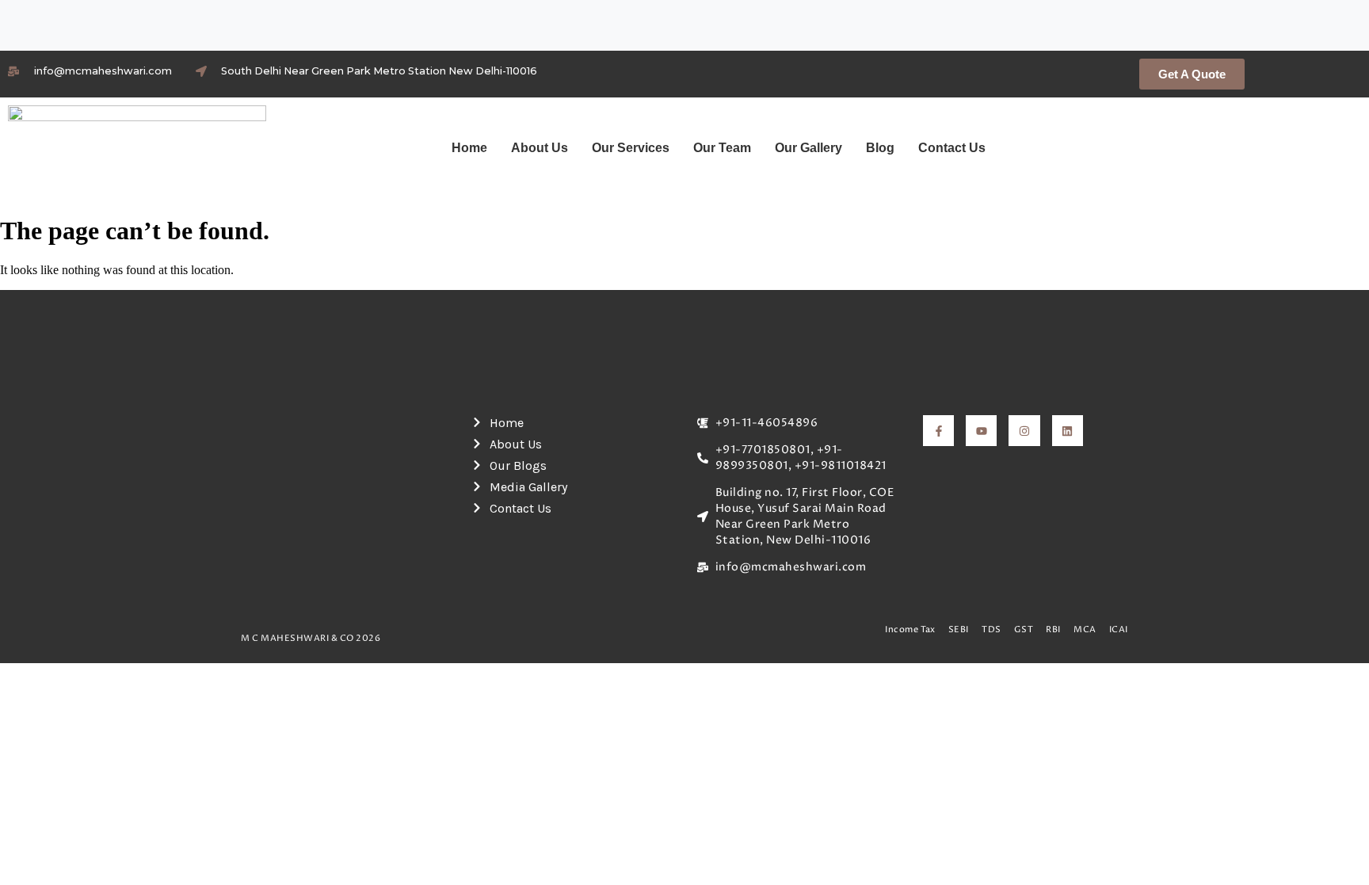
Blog (880, 147)
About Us (539, 147)
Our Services (630, 147)
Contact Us (952, 147)
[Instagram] (1024, 430)
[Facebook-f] (938, 430)
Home (469, 147)
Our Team (722, 147)
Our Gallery (808, 147)
